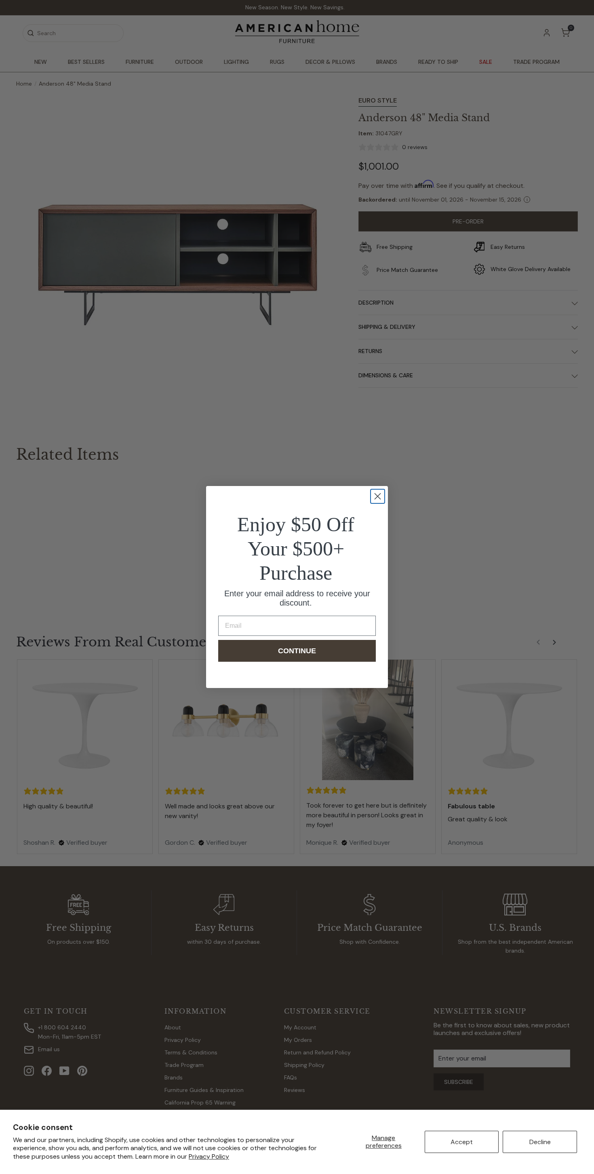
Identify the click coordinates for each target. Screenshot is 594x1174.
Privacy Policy (209, 1156)
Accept (462, 1142)
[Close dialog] (378, 496)
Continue (297, 651)
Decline (540, 1142)
